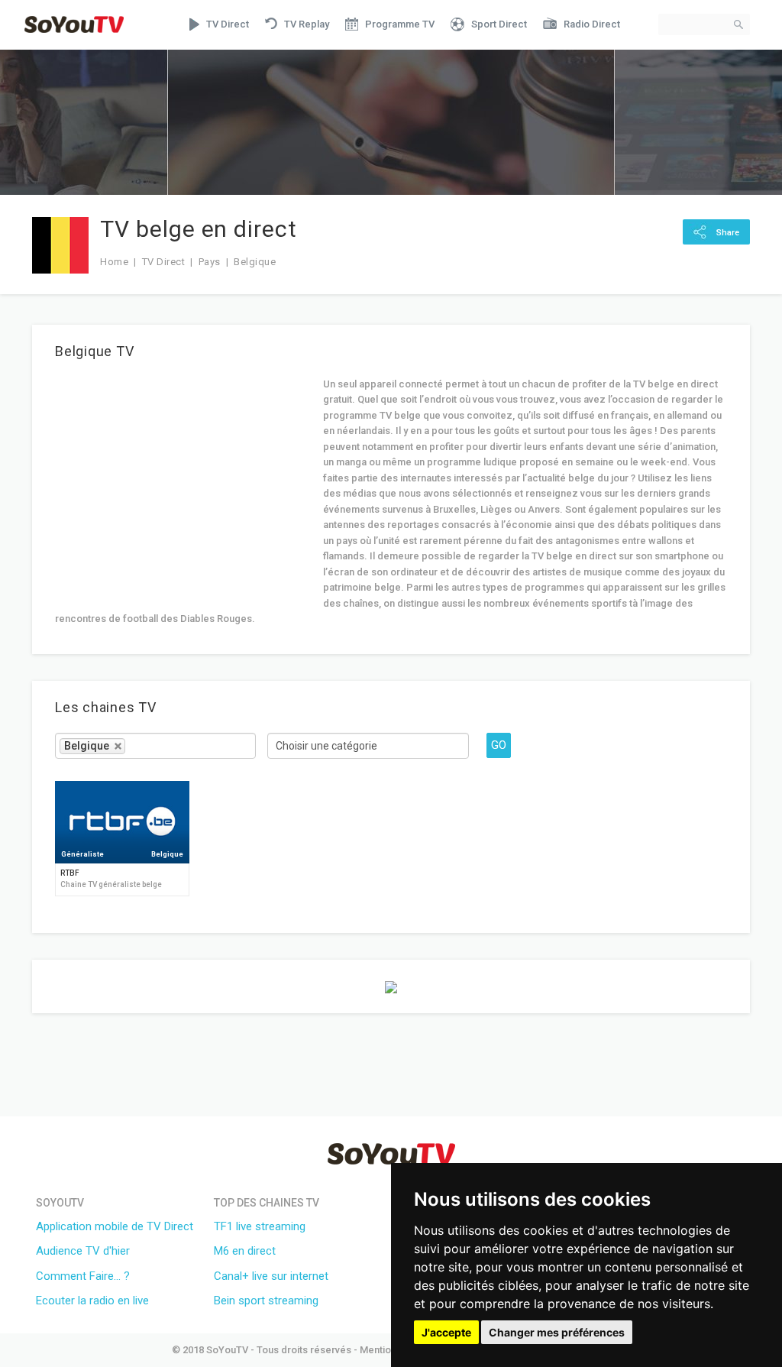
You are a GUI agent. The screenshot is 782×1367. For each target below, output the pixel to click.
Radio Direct (592, 24)
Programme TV (400, 24)
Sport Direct (499, 24)
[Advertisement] (183, 484)
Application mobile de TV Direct (114, 1226)
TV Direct (227, 24)
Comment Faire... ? (83, 1276)
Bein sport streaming (266, 1300)
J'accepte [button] (446, 1332)
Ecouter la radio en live (92, 1300)
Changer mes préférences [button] (557, 1332)
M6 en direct (245, 1251)
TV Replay (306, 24)
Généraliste (82, 854)
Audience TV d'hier (83, 1251)
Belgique (167, 854)
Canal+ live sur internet (271, 1276)
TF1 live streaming (259, 1226)
